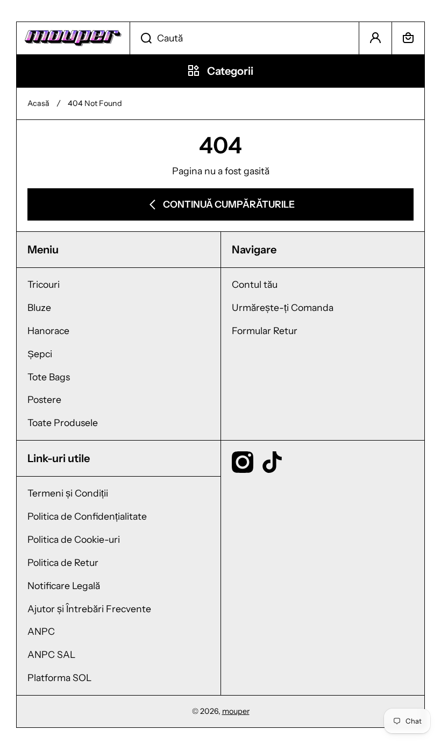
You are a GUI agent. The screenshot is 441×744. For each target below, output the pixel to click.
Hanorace (48, 330)
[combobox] (244, 38)
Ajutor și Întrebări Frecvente (89, 608)
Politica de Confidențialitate (87, 516)
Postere (44, 399)
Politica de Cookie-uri (73, 539)
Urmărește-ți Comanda (282, 307)
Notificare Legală (63, 585)
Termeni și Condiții (67, 493)
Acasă (38, 103)
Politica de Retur (62, 562)
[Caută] (141, 38)
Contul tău (255, 284)
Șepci (39, 353)
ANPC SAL (51, 654)
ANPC (41, 631)
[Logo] (73, 38)
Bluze (39, 307)
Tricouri (43, 284)
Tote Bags (48, 376)
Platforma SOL (59, 677)
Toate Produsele (62, 422)
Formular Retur (264, 330)
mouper (236, 711)
